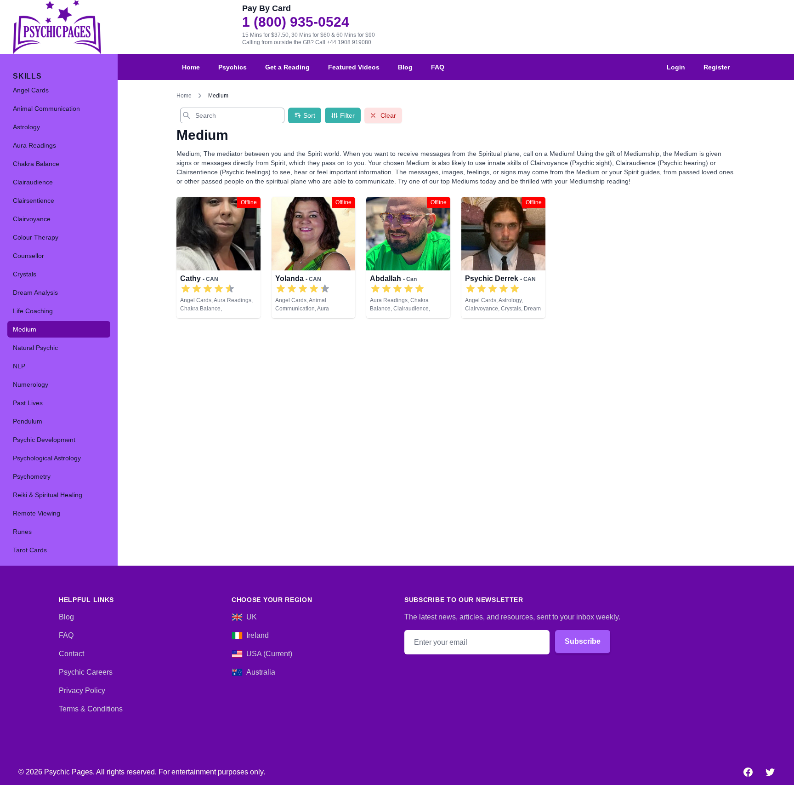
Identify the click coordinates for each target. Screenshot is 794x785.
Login (676, 67)
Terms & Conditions (91, 709)
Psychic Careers (86, 672)
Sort (309, 115)
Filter (347, 115)
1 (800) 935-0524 (295, 22)
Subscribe (583, 641)
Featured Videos (354, 67)
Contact (71, 654)
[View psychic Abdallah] (408, 257)
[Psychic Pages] (57, 27)
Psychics (232, 67)
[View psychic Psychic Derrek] (503, 257)
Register (716, 67)
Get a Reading (287, 67)
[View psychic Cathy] (218, 257)
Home (191, 67)
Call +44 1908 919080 (343, 42)
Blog (405, 67)
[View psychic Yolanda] (314, 257)
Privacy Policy (82, 690)
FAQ (437, 67)
